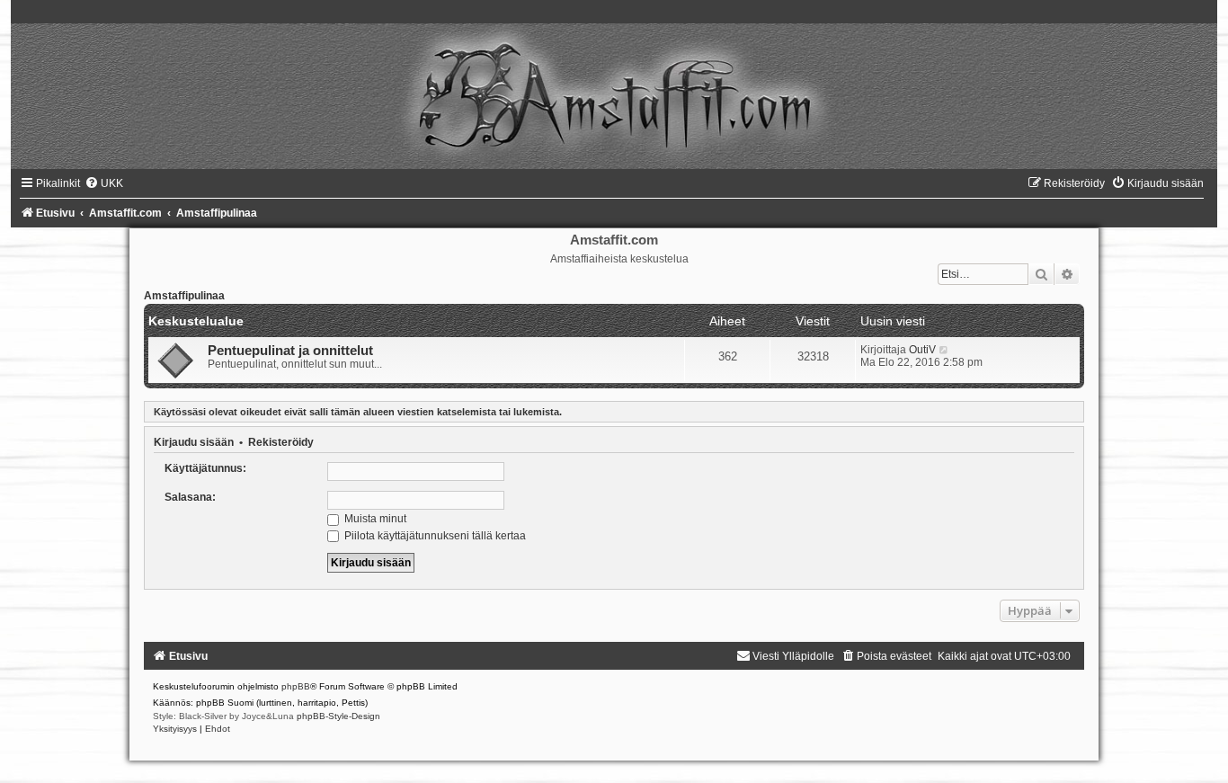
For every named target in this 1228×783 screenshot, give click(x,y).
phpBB (295, 686)
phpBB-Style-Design (338, 716)
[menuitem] (104, 183)
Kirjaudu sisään (194, 442)
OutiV (922, 349)
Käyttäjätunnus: (205, 468)
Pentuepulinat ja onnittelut (290, 350)
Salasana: (190, 497)
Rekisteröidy (281, 442)
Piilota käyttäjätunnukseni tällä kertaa (434, 535)
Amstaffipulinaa (184, 295)
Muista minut (374, 518)
